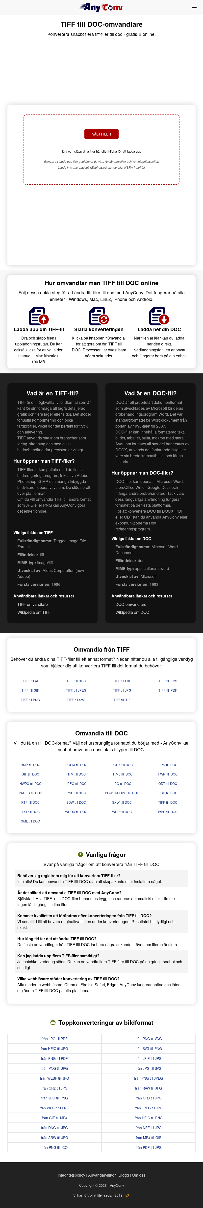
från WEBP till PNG (54, 1107)
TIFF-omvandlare (32, 604)
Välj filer (101, 134)
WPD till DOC (122, 811)
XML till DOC (30, 821)
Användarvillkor (102, 1175)
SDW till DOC (76, 802)
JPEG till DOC (76, 783)
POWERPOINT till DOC (122, 793)
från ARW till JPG (54, 1137)
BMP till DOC (30, 764)
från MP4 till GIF (148, 1137)
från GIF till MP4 (54, 1117)
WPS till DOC (168, 811)
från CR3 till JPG (149, 1097)
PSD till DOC (167, 793)
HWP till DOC (168, 774)
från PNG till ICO (55, 1147)
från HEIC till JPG (54, 1048)
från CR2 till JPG (55, 1088)
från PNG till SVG (148, 1038)
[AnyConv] (101, 7)
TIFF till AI (30, 681)
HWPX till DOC (30, 783)
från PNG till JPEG (148, 1078)
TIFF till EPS (167, 681)
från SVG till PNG (148, 1048)
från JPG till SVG (148, 1068)
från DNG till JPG (54, 1127)
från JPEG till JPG (149, 1107)
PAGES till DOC (30, 793)
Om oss (138, 1175)
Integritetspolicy (71, 1175)
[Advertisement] (101, 225)
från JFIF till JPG (148, 1058)
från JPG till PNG (54, 1097)
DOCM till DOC (76, 764)
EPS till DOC (167, 764)
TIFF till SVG (76, 699)
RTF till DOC (30, 802)
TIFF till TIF (121, 699)
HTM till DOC (76, 774)
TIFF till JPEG (76, 690)
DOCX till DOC (122, 764)
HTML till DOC (122, 774)
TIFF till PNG (30, 699)
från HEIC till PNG (149, 1117)
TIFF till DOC (76, 681)
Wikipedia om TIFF (34, 612)
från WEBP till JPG (54, 1078)
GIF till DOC (30, 774)
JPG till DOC (122, 783)
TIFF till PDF (167, 690)
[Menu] (194, 7)
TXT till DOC (30, 811)
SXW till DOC (122, 802)
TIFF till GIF (30, 690)
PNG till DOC (76, 793)
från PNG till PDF (54, 1058)
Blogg (124, 1175)
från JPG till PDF (55, 1038)
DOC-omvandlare (130, 604)
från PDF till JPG (149, 1147)
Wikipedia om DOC (132, 612)
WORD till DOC (76, 811)
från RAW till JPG (148, 1088)
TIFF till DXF (122, 681)
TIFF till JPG (122, 690)
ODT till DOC (167, 783)
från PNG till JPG (54, 1068)
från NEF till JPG (149, 1127)
